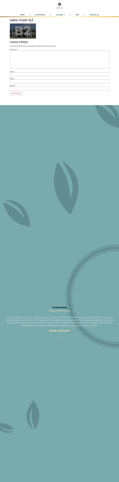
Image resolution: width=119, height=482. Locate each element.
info (77, 15)
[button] (2, 324)
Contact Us (94, 15)
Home (22, 15)
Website (12, 85)
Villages (59, 15)
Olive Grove (40, 15)
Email (12, 78)
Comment (13, 49)
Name (12, 71)
